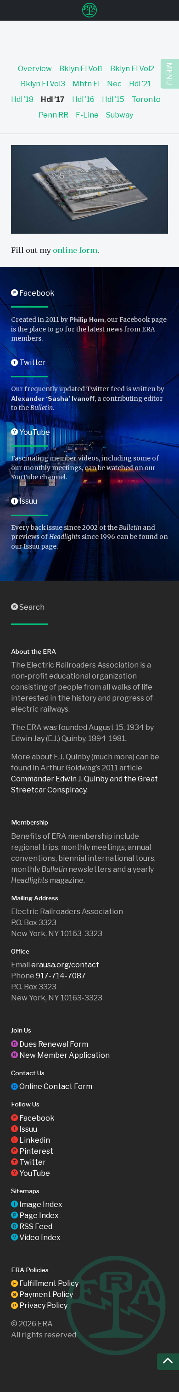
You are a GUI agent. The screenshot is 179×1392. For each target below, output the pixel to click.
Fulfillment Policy (44, 1283)
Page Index (35, 1215)
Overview (35, 68)
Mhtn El (86, 83)
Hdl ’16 (83, 99)
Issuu (24, 501)
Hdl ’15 (113, 99)
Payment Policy (42, 1294)
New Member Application (60, 1055)
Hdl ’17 (53, 99)
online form (75, 250)
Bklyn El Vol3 (43, 83)
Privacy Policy (39, 1305)
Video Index (36, 1237)
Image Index (36, 1204)
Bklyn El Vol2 (132, 68)
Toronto (146, 99)
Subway (119, 115)
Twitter (28, 362)
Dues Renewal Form (49, 1044)
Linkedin (30, 1140)
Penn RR (53, 115)
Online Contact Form (51, 1086)
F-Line (87, 115)
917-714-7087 (61, 975)
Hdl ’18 (22, 99)
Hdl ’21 (140, 83)
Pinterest (32, 1151)
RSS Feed (31, 1226)
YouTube (30, 432)
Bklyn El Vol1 (81, 68)
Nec (114, 83)
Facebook (33, 293)
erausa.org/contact (65, 964)
